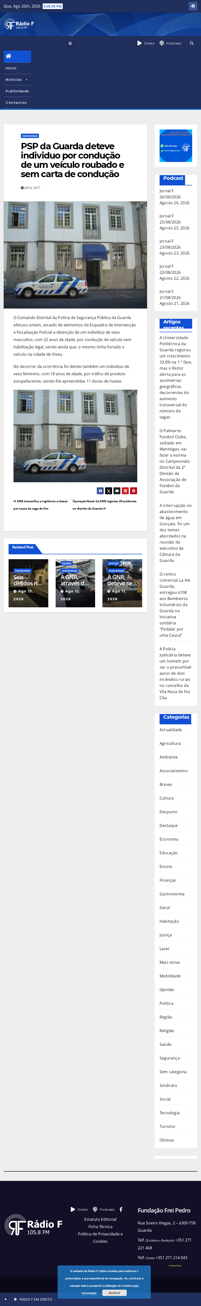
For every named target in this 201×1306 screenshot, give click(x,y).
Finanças (168, 880)
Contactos (16, 102)
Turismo (167, 1126)
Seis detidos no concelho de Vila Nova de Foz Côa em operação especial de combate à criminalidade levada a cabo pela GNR (28, 580)
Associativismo (174, 770)
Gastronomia (172, 894)
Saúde (165, 1044)
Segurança (30, 136)
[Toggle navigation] (70, 43)
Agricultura (170, 743)
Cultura (167, 798)
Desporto (169, 811)
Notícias (14, 79)
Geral (165, 907)
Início (11, 68)
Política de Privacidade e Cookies (100, 1237)
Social (165, 1099)
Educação (169, 853)
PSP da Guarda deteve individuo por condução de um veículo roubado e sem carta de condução (72, 160)
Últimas (167, 1140)
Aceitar (114, 1292)
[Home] (17, 57)
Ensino (166, 866)
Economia (169, 839)
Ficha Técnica (100, 1226)
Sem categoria (173, 1071)
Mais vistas (170, 962)
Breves (166, 784)
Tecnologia (170, 1112)
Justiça (113, 563)
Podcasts (173, 43)
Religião (167, 1030)
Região (66, 563)
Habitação (169, 921)
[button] (191, 43)
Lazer (165, 948)
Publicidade (17, 91)
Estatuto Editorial (100, 1219)
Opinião (167, 989)
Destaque (169, 825)
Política (167, 1003)
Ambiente (169, 757)
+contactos (174, 1265)
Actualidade (171, 729)
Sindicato (168, 1085)
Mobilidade (170, 976)
